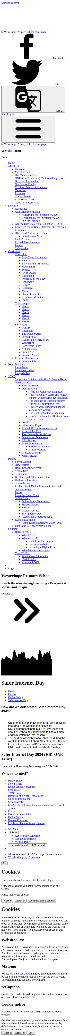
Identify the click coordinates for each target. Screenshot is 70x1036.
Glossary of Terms (31, 452)
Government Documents (35, 437)
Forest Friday (29, 336)
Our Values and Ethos (26, 175)
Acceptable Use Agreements (37, 516)
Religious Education (32, 297)
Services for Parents (39, 446)
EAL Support (29, 440)
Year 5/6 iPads (22, 553)
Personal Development (27, 358)
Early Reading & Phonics (35, 263)
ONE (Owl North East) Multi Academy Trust (39, 178)
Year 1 (25, 306)
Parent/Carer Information (35, 556)
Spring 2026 (28, 352)
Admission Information (27, 211)
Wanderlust (28, 342)
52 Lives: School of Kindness (31, 187)
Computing (28, 275)
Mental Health (29, 455)
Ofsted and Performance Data (31, 233)
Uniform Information (26, 480)
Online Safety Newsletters (36, 501)
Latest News (21, 367)
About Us (13, 166)
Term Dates (21, 474)
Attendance (21, 208)
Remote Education (25, 519)
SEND (11, 376)
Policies (19, 245)
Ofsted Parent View (32, 236)
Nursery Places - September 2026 (40, 214)
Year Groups (22, 303)
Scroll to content (10, 2)
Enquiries (20, 193)
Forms (18, 492)
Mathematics (28, 266)
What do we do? (30, 538)
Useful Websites (37, 449)
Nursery (26, 327)
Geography (28, 281)
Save (31, 1033)
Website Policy (23, 841)
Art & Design (29, 272)
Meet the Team (30, 385)
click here (40, 732)
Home (11, 162)
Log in (11, 568)
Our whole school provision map (46, 413)
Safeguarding (22, 248)
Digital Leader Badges (41, 541)
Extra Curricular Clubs (27, 495)
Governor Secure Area (27, 202)
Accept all (20, 900)
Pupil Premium (23, 239)
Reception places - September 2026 (41, 217)
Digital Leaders (23, 531)
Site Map (13, 829)
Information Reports (32, 425)
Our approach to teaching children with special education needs (47, 402)
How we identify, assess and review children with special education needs (48, 396)
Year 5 (25, 318)
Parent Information (32, 443)
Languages (27, 287)
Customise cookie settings (42, 900)
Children (13, 528)
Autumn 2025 (29, 348)
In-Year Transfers (31, 220)
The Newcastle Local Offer (36, 434)
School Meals (22, 483)
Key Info (13, 205)
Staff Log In (7, 114)
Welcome (20, 169)
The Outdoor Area (31, 333)
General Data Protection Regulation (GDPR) (39, 223)
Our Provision (29, 388)
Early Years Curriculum (34, 257)
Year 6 (25, 321)
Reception (27, 330)
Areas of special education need (46, 391)
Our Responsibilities (39, 544)
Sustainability (29, 361)
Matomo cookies (19, 973)
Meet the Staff (22, 172)
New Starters (22, 464)
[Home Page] (23, 31)
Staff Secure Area (24, 199)
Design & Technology (34, 278)
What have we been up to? (36, 550)
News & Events (16, 364)
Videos (25, 507)
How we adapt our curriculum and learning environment (47, 408)
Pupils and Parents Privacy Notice (33, 525)
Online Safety (22, 498)
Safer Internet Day (31, 513)
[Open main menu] (28, 129)
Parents (12, 458)
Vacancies (20, 190)
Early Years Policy (31, 345)
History (26, 284)
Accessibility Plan (31, 431)
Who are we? (29, 535)
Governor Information (27, 181)
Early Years (21, 324)
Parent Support (23, 461)
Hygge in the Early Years (35, 339)
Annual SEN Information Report (39, 428)
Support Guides (30, 504)
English (26, 260)
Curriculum (14, 251)
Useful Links (29, 559)
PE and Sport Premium (27, 242)
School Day (21, 470)
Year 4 (25, 315)
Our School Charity (25, 184)
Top (4, 863)
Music (25, 291)
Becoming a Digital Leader (43, 547)
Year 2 (25, 309)
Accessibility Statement (27, 835)
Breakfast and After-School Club (32, 477)
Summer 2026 (29, 355)
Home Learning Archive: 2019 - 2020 (42, 522)
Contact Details (23, 196)
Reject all (7, 900)
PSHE (25, 300)
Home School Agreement (28, 467)
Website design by (24, 857)
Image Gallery (22, 373)
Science (26, 269)
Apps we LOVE (31, 562)
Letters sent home (24, 370)
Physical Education (32, 294)
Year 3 (25, 312)
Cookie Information (25, 838)
